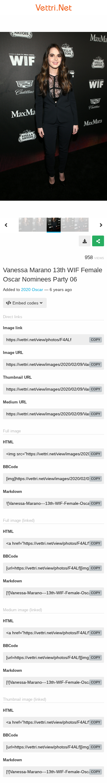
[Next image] (101, 225)
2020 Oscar (32, 289)
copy (95, 339)
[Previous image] (6, 225)
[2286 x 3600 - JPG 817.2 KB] (85, 241)
